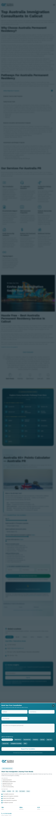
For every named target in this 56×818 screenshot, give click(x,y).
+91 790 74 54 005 (7, 813)
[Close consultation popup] (53, 705)
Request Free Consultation (28, 749)
